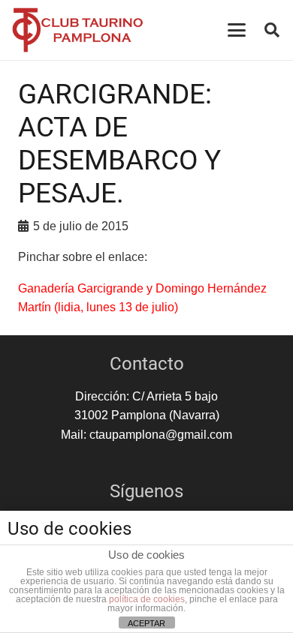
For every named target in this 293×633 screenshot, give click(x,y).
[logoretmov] (77, 30)
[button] (236, 30)
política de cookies (147, 599)
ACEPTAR (146, 623)
